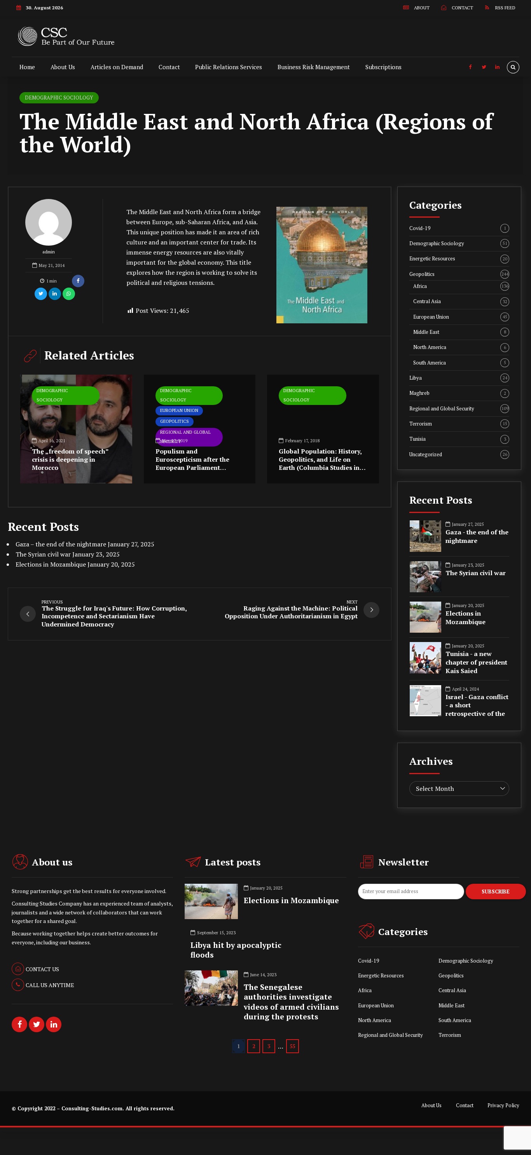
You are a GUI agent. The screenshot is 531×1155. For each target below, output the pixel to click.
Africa (460, 286)
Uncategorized (458, 454)
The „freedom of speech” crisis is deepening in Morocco (70, 459)
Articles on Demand (117, 67)
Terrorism (458, 423)
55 (292, 1046)
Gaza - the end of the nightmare (476, 536)
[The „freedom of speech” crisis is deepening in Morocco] (76, 429)
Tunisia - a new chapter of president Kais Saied (476, 662)
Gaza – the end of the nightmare (61, 544)
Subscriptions (383, 67)
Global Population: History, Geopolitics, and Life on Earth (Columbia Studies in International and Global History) (320, 467)
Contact (169, 67)
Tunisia (457, 439)
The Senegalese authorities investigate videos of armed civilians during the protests (291, 1002)
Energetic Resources (458, 258)
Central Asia (460, 301)
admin (48, 252)
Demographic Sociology (59, 97)
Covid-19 (457, 228)
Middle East (459, 332)
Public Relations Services (228, 67)
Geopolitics (174, 421)
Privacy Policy (503, 1105)
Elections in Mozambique (51, 564)
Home (27, 67)
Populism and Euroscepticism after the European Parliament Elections (192, 463)
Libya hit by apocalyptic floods (235, 950)
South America (459, 362)
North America (459, 347)
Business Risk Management (314, 67)
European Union (179, 410)
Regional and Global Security (458, 408)
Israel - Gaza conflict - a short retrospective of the (476, 705)
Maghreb (457, 393)
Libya (458, 378)
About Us (63, 67)
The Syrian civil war (43, 554)
